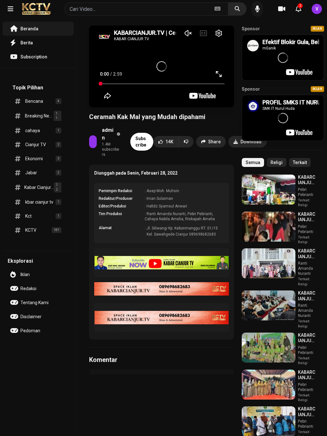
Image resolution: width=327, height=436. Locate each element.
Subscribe (140, 141)
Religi (276, 162)
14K (169, 141)
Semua (253, 162)
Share (214, 141)
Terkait (300, 162)
